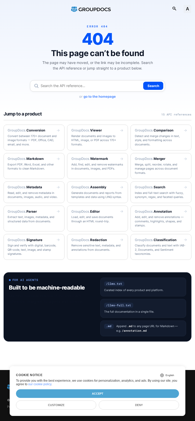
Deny (139, 405)
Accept (97, 393)
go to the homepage (100, 96)
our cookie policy (39, 384)
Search (153, 86)
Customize (56, 405)
